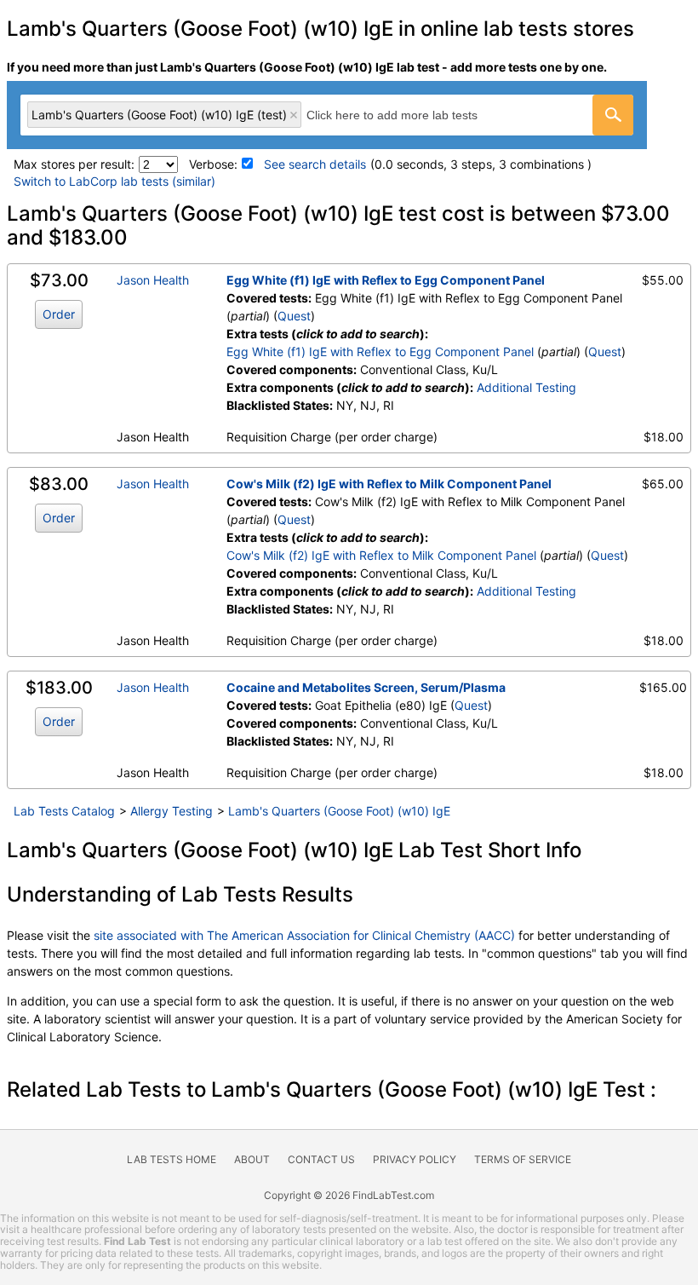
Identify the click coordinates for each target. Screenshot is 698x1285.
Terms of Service (522, 1159)
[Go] (612, 115)
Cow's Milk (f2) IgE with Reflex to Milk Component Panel (389, 483)
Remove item (293, 115)
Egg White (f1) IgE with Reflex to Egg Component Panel (385, 280)
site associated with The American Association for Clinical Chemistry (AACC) (304, 935)
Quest (294, 315)
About (252, 1159)
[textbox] (411, 114)
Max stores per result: (74, 164)
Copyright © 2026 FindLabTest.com (349, 1195)
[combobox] (326, 115)
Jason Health (153, 280)
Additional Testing (526, 387)
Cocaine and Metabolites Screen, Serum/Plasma (366, 687)
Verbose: (213, 164)
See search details (315, 164)
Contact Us (321, 1159)
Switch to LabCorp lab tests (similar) (114, 181)
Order (59, 314)
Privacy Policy (414, 1159)
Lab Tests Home (171, 1159)
